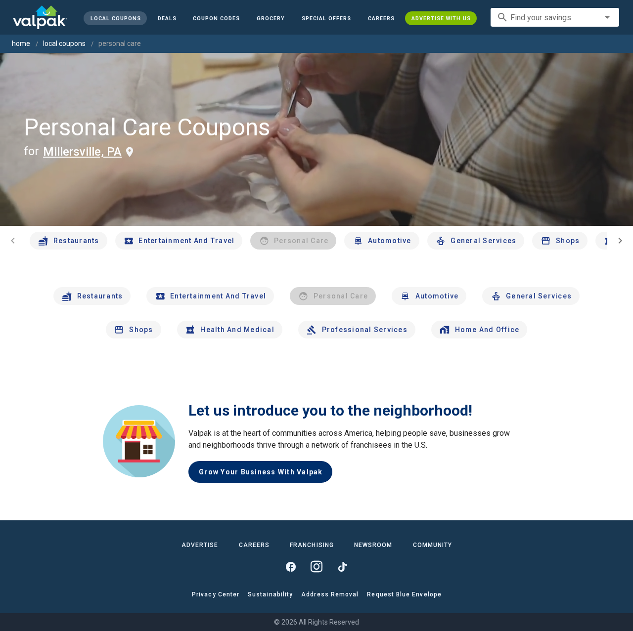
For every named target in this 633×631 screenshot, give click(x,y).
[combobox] (555, 17)
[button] (326, 18)
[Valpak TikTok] (342, 567)
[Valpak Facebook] (291, 567)
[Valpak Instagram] (316, 567)
